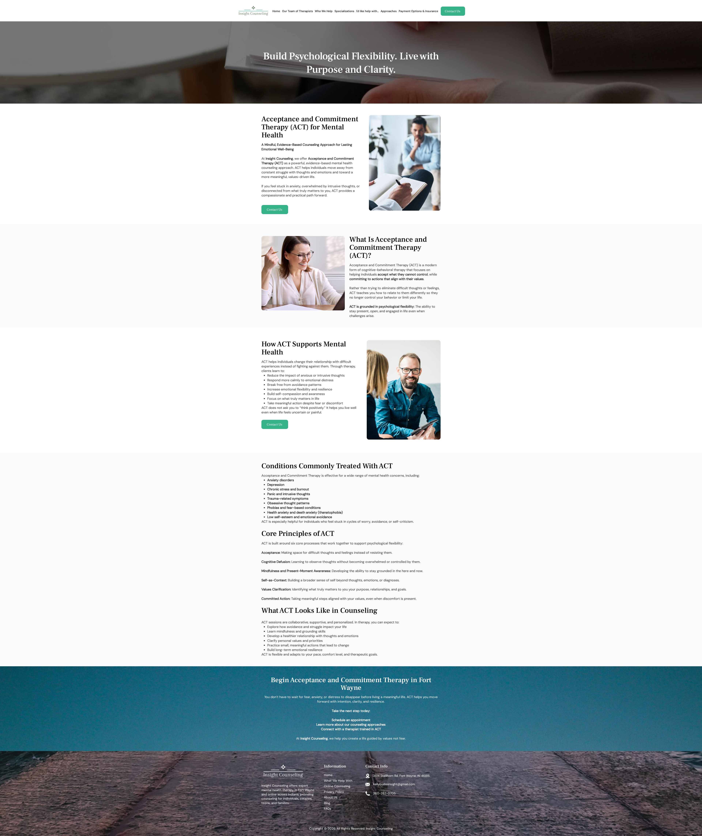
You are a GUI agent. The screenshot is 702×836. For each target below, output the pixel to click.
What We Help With (338, 781)
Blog (327, 803)
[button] (344, 11)
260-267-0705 (384, 793)
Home (328, 775)
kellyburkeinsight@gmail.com (394, 784)
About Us (330, 797)
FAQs (327, 809)
